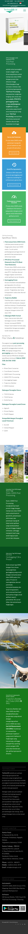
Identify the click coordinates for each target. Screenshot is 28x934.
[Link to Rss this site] (20, 924)
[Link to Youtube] (25, 924)
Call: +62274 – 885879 (9, 1)
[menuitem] (9, 1)
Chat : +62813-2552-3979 (19, 1)
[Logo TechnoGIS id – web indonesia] (11, 10)
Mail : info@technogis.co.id (12, 3)
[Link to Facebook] (16, 924)
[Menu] (24, 10)
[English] (20, 3)
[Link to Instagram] (18, 924)
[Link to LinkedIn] (22, 924)
